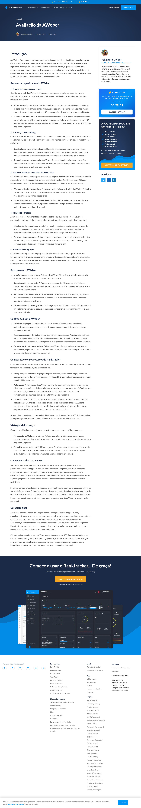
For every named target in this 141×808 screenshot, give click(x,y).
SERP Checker (55, 674)
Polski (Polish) (92, 724)
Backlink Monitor (56, 683)
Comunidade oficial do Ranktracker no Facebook (20, 668)
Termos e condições (94, 667)
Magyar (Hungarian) (94, 760)
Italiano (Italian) (92, 714)
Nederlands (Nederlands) (96, 720)
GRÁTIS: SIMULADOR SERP (60, 693)
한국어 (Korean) (92, 786)
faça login (63, 584)
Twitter (28, 668)
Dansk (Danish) (92, 747)
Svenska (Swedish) (93, 730)
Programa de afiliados (58, 709)
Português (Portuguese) (95, 727)
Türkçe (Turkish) (92, 733)
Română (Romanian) (94, 773)
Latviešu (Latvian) (93, 770)
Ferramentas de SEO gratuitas (60, 722)
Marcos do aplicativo (94, 689)
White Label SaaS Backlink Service (62, 702)
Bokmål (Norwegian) (94, 790)
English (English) (92, 700)
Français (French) (93, 710)
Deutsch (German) (93, 704)
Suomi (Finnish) (92, 757)
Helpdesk (90, 692)
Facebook (4, 668)
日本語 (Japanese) (93, 717)
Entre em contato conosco (121, 668)
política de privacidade (16, 804)
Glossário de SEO (56, 715)
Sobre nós (115, 671)
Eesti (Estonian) (92, 753)
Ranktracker (13, 7)
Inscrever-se (128, 7)
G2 (43, 668)
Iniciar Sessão (114, 7)
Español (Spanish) (93, 707)
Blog (61, 8)
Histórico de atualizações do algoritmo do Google (65, 730)
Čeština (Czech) (92, 743)
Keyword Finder (56, 670)
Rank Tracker (54, 667)
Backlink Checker (56, 680)
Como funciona (45, 8)
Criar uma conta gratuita (70, 579)
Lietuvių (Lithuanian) (94, 766)
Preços (55, 8)
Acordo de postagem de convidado (62, 725)
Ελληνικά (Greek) (93, 750)
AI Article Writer (56, 690)
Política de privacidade (95, 670)
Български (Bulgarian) (95, 740)
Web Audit (54, 677)
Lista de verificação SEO (58, 687)
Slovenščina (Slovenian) (95, 780)
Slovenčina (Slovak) (94, 776)
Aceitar (123, 803)
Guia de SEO (54, 719)
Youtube (12, 668)
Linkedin (36, 668)
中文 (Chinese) (92, 737)
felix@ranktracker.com (120, 690)
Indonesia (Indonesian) (95, 763)
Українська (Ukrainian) (95, 783)
